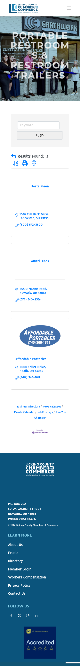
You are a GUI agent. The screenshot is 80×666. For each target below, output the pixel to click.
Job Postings (45, 412)
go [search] (42, 135)
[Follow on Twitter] (19, 615)
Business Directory (28, 406)
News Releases (51, 406)
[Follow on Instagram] (27, 615)
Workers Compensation (27, 577)
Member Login (19, 569)
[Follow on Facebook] (11, 615)
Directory (15, 561)
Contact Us (16, 594)
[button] (13, 156)
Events (13, 553)
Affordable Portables (31, 359)
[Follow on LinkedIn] (36, 615)
